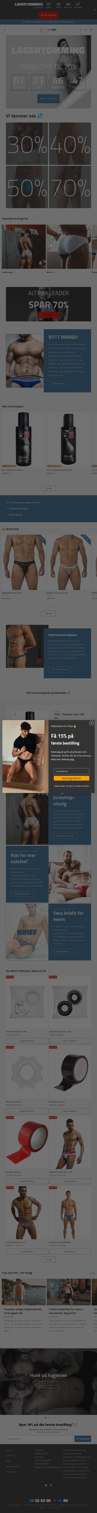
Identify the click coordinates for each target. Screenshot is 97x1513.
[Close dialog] (92, 723)
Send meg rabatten (71, 778)
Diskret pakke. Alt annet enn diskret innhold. (71, 786)
